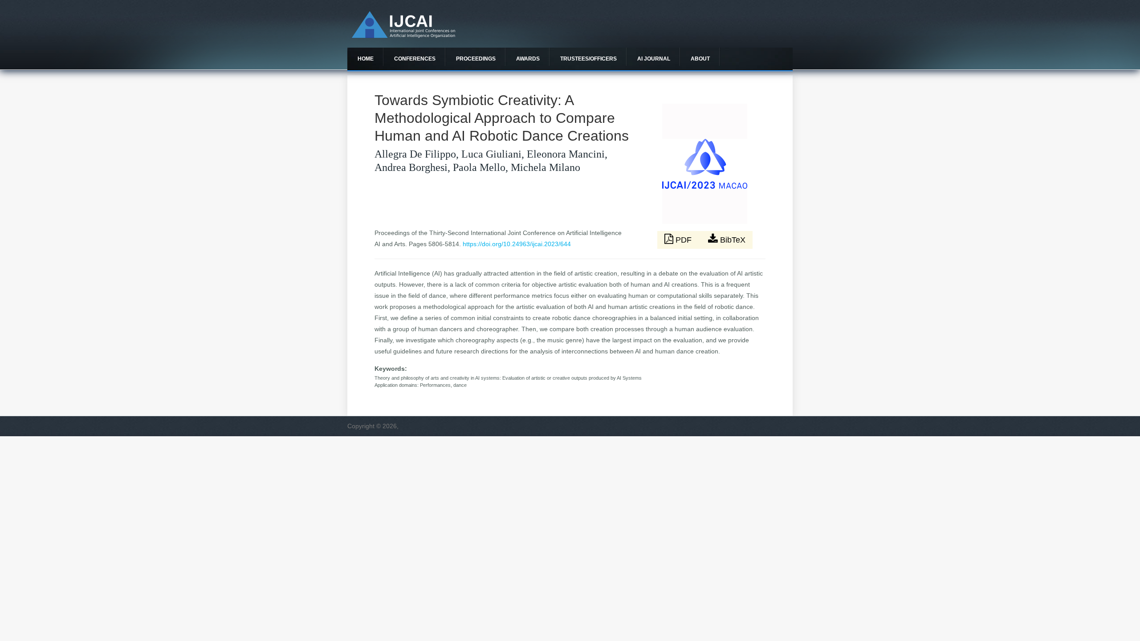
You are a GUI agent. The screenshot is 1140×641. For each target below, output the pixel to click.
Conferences (415, 59)
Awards (528, 59)
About (700, 59)
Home (366, 59)
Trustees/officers (588, 59)
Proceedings (476, 59)
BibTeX (731, 239)
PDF (683, 239)
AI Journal (653, 59)
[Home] (403, 35)
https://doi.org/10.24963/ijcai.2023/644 (517, 243)
